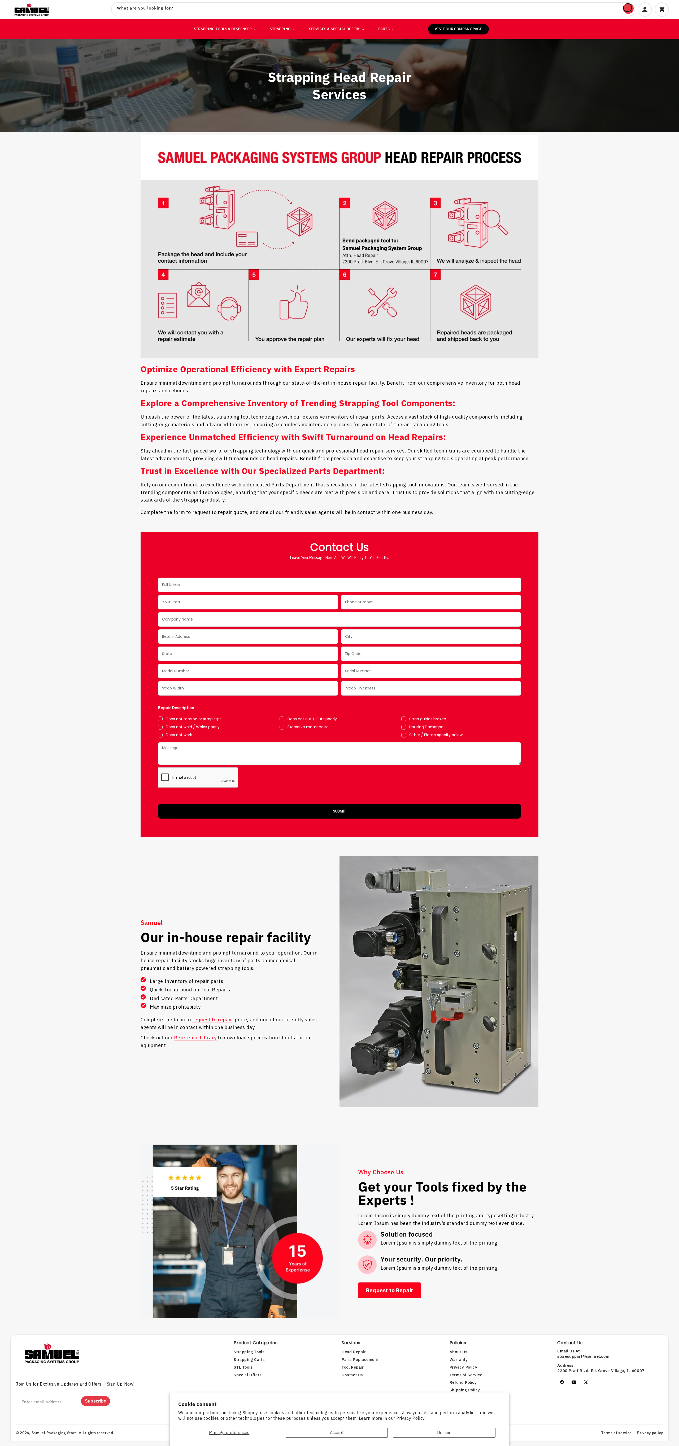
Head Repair (354, 1351)
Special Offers (247, 1374)
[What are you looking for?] (628, 8)
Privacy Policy (410, 1418)
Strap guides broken (427, 719)
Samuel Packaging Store (54, 1432)
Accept (336, 1432)
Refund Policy (463, 1382)
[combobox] (373, 9)
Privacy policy (650, 1432)
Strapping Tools (249, 1351)
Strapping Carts (249, 1359)
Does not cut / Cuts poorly (312, 719)
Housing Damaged (426, 726)
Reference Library (195, 1038)
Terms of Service (466, 1374)
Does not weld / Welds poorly (193, 726)
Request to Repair (389, 1290)
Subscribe (95, 1401)
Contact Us (352, 1374)
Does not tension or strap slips (193, 719)
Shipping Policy (465, 1389)
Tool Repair (353, 1367)
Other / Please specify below (436, 734)
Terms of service (616, 1432)
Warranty (459, 1359)
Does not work (179, 734)
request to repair (212, 1020)
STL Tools (243, 1367)
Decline (444, 1432)
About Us (458, 1351)
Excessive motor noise (308, 726)
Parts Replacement (360, 1359)
